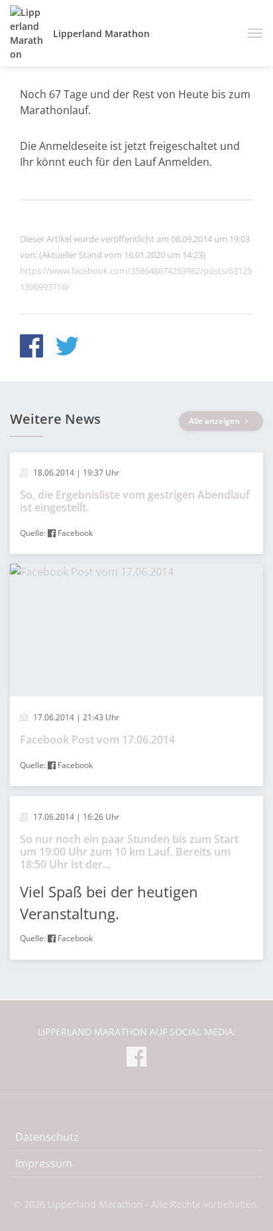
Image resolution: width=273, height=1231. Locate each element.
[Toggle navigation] (250, 33)
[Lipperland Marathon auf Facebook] (136, 1058)
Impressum (43, 1163)
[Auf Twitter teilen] (67, 347)
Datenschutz (47, 1137)
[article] (136, 503)
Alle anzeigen (215, 420)
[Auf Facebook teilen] (31, 347)
